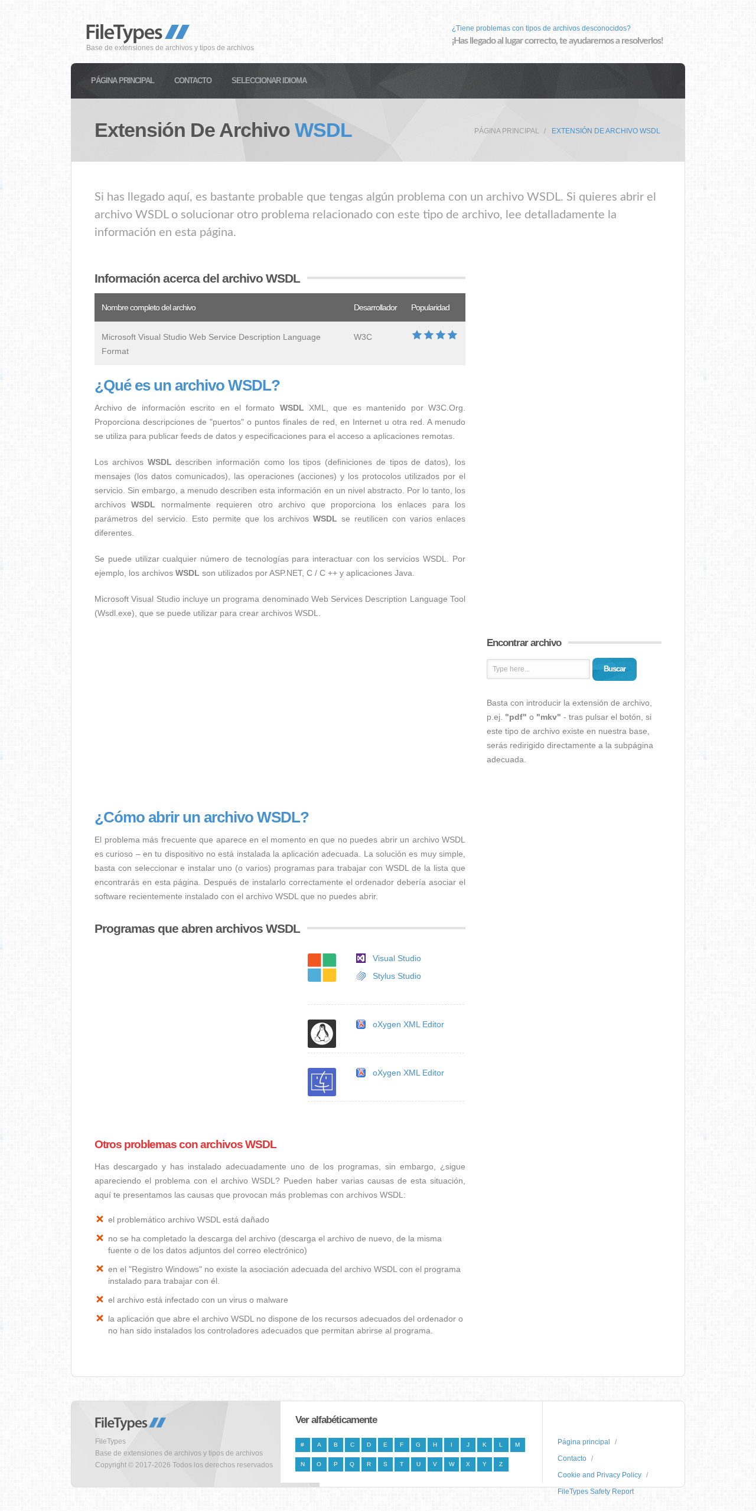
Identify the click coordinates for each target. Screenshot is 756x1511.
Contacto (192, 80)
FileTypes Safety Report (596, 1491)
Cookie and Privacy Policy (599, 1475)
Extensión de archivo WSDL (606, 131)
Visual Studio (397, 958)
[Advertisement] (279, 714)
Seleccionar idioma (269, 80)
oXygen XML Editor (408, 1024)
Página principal (122, 80)
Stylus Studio (397, 976)
